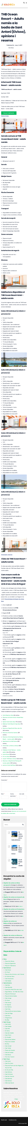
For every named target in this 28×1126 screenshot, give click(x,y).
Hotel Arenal (6, 754)
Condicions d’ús (12, 1120)
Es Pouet (7, 972)
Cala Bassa (8, 1054)
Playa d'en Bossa (9, 961)
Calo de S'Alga (9, 1013)
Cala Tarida (8, 1048)
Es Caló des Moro (9, 976)
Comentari (4, 780)
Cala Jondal (8, 1046)
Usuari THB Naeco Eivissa (9, 758)
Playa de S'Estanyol (10, 994)
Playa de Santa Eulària (11, 996)
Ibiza (5, 959)
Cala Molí (7, 1028)
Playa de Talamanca (10, 965)
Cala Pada (7, 1009)
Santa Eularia (8, 983)
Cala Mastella (8, 987)
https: (16, 1099)
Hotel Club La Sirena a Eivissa (10, 745)
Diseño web (4, 1120)
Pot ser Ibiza (6, 756)
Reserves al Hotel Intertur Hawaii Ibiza (13, 717)
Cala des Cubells (9, 1033)
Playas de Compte (10, 1050)
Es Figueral (8, 1004)
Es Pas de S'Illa (9, 1070)
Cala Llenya (8, 1002)
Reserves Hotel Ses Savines (10, 732)
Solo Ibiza (11, 47)
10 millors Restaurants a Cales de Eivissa (17, 836)
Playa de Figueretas (10, 963)
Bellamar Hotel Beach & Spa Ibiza (11, 724)
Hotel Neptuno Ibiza (8, 715)
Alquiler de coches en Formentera (14, 909)
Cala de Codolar (9, 1052)
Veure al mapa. (5, 116)
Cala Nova (7, 1015)
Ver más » (20, 906)
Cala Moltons (8, 1072)
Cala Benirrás (8, 1078)
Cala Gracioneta (9, 978)
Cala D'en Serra (9, 1063)
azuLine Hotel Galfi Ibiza (9, 765)
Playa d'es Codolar (10, 1041)
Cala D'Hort (8, 1035)
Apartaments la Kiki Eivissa (10, 741)
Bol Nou (7, 1044)
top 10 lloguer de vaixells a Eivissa (17, 863)
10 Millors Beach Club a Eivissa (17, 849)
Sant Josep (7, 1022)
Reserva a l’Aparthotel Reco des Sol (12, 728)
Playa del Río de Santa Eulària (13, 1011)
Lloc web (21, 794)
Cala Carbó (8, 1024)
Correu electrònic (13, 795)
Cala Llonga (8, 998)
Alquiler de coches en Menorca (13, 935)
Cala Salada (8, 981)
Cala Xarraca (8, 1080)
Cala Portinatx (9, 1074)
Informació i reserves (6, 554)
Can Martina (8, 1007)
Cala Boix (7, 985)
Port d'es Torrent (9, 1057)
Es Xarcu (7, 1031)
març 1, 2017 (18, 45)
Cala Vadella (8, 1026)
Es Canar (7, 1000)
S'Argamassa (8, 1017)
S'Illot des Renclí (9, 1083)
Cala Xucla (7, 1061)
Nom (3, 794)
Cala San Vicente (9, 1076)
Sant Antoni (7, 968)
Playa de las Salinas (10, 1039)
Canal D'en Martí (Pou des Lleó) (13, 989)
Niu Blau (7, 1020)
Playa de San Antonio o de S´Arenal (14, 974)
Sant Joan (7, 1059)
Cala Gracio (8, 970)
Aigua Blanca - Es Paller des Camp (14, 991)
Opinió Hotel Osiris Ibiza (9, 721)
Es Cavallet (8, 1037)
